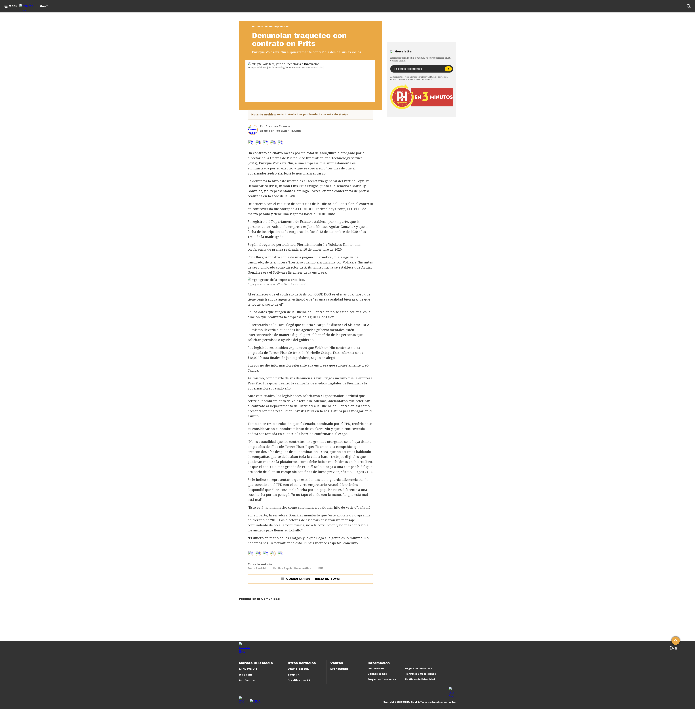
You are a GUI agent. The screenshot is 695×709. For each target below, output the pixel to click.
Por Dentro (247, 680)
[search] (689, 6)
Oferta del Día (298, 669)
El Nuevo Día (248, 669)
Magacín (245, 674)
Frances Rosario (278, 126)
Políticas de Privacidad (420, 679)
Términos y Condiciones (420, 674)
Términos (422, 77)
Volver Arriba (673, 647)
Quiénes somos (377, 674)
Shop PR (294, 674)
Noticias (257, 26)
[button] (258, 142)
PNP (320, 568)
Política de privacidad (438, 77)
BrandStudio (339, 669)
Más (42, 6)
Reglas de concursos (418, 668)
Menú (13, 6)
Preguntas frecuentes (381, 679)
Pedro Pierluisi (257, 568)
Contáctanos (375, 668)
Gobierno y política (277, 26)
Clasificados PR (299, 680)
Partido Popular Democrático (292, 568)
